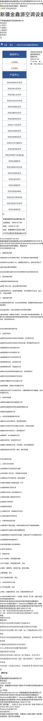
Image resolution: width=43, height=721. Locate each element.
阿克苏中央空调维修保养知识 (27, 45)
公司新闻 (14, 62)
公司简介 (3, 25)
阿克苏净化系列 (14, 179)
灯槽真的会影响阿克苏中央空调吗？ (13, 644)
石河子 (11, 706)
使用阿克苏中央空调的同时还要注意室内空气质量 (18, 626)
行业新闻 (14, 68)
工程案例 (3, 30)
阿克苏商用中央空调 (14, 82)
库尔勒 (25, 704)
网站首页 (3, 23)
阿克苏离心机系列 (14, 94)
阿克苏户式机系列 (14, 125)
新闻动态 (3, 32)
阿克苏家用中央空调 (14, 167)
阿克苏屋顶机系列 (14, 149)
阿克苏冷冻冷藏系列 (14, 143)
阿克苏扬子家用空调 (14, 197)
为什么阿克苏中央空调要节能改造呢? (14, 648)
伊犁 (7, 706)
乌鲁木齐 (15, 704)
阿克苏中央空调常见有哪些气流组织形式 (15, 623)
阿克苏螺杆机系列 (14, 112)
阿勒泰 (38, 704)
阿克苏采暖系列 (14, 161)
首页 (11, 45)
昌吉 (20, 704)
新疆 (33, 704)
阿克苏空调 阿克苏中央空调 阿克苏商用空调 (21, 2)
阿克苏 (17, 706)
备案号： (14, 711)
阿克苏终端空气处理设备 (14, 155)
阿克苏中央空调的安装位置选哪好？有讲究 (22, 613)
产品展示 (3, 27)
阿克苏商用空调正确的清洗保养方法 (20, 610)
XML (8, 711)
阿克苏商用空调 (14, 209)
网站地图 (3, 711)
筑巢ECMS (13, 709)
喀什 (30, 704)
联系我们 (3, 35)
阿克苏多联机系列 (14, 106)
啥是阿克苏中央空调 (7, 651)
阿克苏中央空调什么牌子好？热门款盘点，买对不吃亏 (20, 655)
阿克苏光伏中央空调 (14, 100)
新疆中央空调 (5, 618)
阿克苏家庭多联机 (14, 191)
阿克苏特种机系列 (14, 137)
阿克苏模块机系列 (14, 119)
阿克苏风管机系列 (14, 131)
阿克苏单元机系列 (14, 88)
